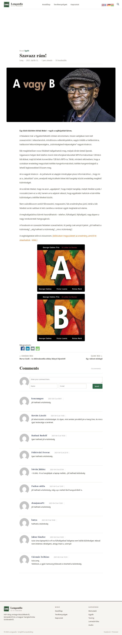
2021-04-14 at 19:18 (60, 557)
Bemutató (93, 611)
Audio (91, 625)
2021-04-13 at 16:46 (48, 520)
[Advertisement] (61, 27)
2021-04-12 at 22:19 (61, 452)
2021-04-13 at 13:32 (56, 503)
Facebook (107, 632)
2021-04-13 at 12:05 (56, 486)
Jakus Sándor (38, 537)
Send (97, 386)
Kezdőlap (46, 4)
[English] (103, 5)
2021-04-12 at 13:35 (57, 416)
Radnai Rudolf (39, 435)
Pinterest (115, 632)
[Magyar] (112, 5)
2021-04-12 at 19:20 (58, 436)
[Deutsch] (109, 5)
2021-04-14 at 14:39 (57, 537)
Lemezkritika (94, 621)
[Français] (106, 5)
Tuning (91, 618)
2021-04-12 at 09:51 (55, 399)
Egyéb (27, 51)
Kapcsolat (75, 4)
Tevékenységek (60, 4)
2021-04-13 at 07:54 (57, 469)
